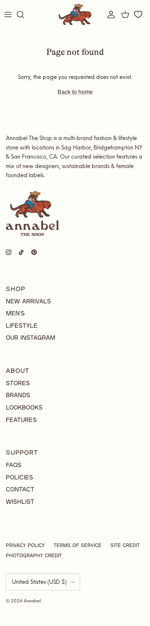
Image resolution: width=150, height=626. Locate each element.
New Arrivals (28, 301)
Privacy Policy (25, 545)
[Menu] (8, 15)
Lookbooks (24, 407)
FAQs (13, 464)
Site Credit (125, 545)
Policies (19, 477)
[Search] (24, 15)
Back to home (75, 92)
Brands (18, 394)
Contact (20, 489)
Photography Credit (34, 555)
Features (21, 419)
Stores (18, 382)
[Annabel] (75, 14)
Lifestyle (22, 325)
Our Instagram (30, 337)
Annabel (33, 601)
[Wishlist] (138, 15)
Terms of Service (78, 545)
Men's (15, 313)
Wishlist (20, 501)
